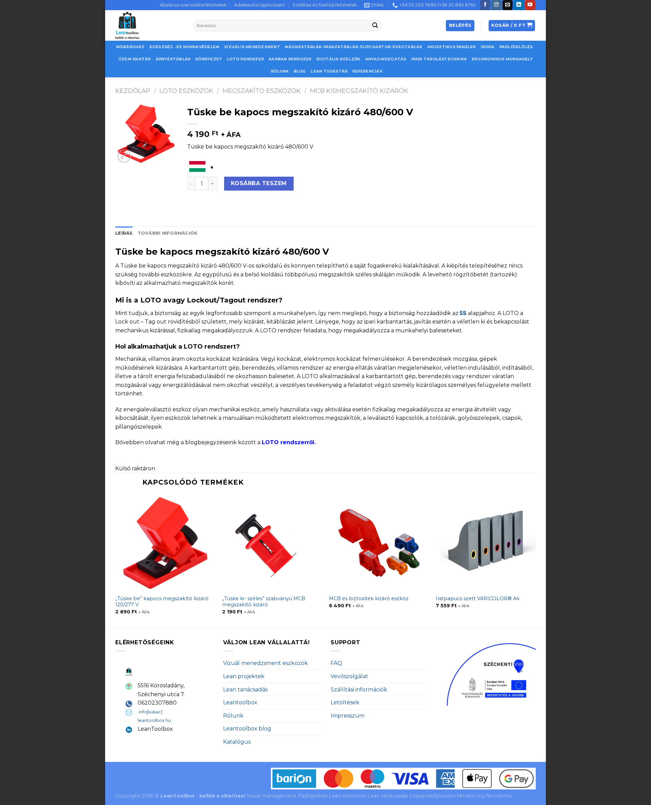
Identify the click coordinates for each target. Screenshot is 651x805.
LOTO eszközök (186, 91)
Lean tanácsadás (245, 689)
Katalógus (237, 742)
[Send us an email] (507, 5)
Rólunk (280, 71)
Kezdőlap (132, 91)
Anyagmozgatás (386, 59)
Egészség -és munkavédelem (185, 46)
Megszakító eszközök (261, 91)
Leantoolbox (240, 702)
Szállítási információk (359, 689)
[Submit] (375, 26)
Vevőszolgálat (349, 676)
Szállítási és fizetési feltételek (325, 4)
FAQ (336, 663)
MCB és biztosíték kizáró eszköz (369, 598)
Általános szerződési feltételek (193, 4)
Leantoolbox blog (247, 728)
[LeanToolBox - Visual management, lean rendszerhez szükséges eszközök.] (149, 25)
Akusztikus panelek (451, 46)
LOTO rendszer (245, 59)
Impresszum (347, 715)
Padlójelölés (516, 46)
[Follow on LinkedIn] (519, 5)
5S (463, 313)
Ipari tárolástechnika (439, 59)
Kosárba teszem (259, 183)
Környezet (208, 59)
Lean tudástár (329, 71)
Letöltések (345, 702)
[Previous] (116, 560)
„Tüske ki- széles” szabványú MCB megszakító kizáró (263, 601)
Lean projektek (243, 676)
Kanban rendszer (290, 59)
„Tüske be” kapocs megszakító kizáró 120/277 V (162, 601)
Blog (300, 71)
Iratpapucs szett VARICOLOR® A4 (477, 598)
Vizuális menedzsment (252, 46)
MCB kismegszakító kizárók (359, 91)
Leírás (124, 233)
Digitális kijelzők (338, 59)
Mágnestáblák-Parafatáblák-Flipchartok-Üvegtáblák (353, 46)
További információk (168, 233)
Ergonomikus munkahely (502, 59)
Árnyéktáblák (173, 59)
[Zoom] (124, 156)
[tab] (124, 233)
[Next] (535, 560)
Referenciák (367, 71)
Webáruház (130, 46)
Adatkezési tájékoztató (259, 4)
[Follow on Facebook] (485, 5)
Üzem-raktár (134, 59)
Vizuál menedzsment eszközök (265, 663)
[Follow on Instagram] (496, 5)
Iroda (488, 46)
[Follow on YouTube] (530, 5)
